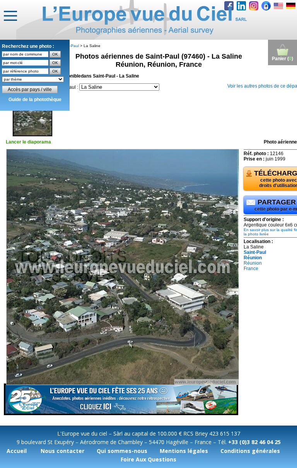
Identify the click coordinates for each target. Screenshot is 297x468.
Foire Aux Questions (148, 459)
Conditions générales (250, 450)
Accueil (17, 450)
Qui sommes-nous (122, 450)
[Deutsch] (290, 5)
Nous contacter (62, 450)
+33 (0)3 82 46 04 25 (254, 442)
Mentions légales (184, 450)
